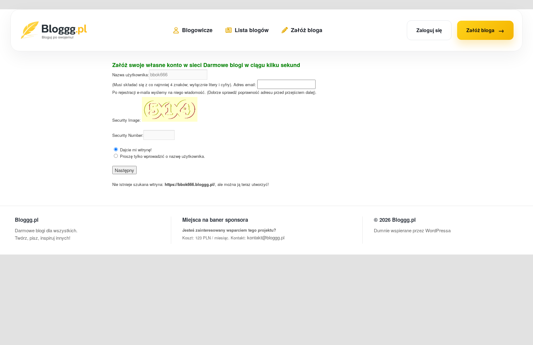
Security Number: (127, 135)
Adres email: (244, 84)
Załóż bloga (485, 30)
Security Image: (126, 120)
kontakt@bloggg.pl (265, 237)
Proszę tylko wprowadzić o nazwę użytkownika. (162, 156)
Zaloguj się (429, 30)
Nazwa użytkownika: (130, 75)
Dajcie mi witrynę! (136, 150)
